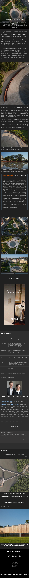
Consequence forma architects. (14, 338)
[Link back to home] (14, 552)
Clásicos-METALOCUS (10, 454)
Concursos (21, 454)
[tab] (8, 452)
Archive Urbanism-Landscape (14, 502)
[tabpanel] (14, 481)
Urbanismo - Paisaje (8, 452)
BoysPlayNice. (11, 377)
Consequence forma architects (18, 34)
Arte (16, 452)
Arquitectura (23, 452)
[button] (2, 481)
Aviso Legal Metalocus (23, 574)
